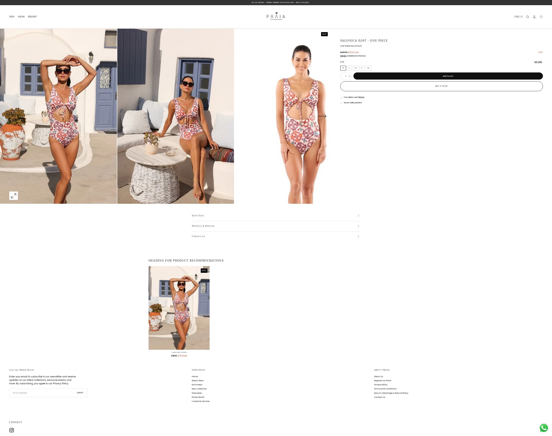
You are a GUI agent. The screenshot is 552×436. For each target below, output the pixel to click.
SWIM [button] (21, 17)
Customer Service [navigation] (201, 401)
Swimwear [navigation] (197, 384)
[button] (518, 17)
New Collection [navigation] (199, 388)
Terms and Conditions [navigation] (385, 388)
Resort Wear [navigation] (198, 380)
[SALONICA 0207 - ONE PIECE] (179, 308)
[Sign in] (534, 17)
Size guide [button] (538, 62)
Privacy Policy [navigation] (380, 384)
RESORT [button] (32, 17)
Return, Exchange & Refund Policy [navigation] (391, 393)
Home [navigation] (195, 376)
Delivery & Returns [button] (203, 226)
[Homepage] (276, 17)
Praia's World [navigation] (198, 397)
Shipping (343, 56)
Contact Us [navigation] (379, 397)
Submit (80, 393)
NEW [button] (11, 17)
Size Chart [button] (198, 216)
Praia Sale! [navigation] (197, 393)
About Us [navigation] (378, 376)
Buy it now (442, 86)
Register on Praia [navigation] (382, 380)
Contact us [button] (198, 236)
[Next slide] (322, 116)
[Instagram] (12, 430)
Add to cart (448, 76)
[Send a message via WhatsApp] (544, 428)
